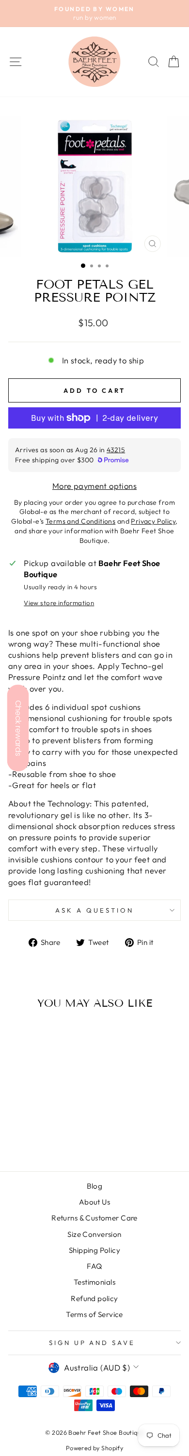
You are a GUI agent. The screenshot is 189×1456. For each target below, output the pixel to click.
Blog (95, 1186)
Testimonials (94, 1282)
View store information (59, 603)
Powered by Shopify (94, 1448)
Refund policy (94, 1298)
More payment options (94, 486)
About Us (94, 1201)
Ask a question (94, 910)
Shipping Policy (94, 1250)
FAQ (94, 1266)
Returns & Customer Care (94, 1217)
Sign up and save (92, 1342)
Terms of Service (94, 1314)
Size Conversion (94, 1234)
